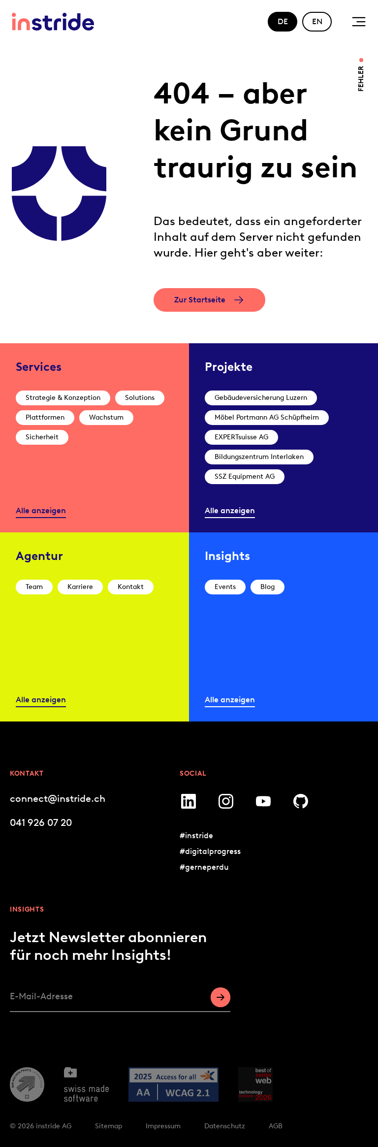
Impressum (163, 1126)
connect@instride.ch (57, 798)
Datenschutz (224, 1126)
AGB (276, 1126)
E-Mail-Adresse (41, 996)
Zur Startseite (199, 299)
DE (283, 21)
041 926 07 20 (41, 822)
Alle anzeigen (41, 510)
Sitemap (108, 1126)
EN (317, 21)
